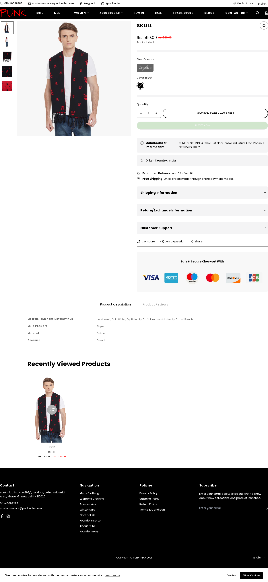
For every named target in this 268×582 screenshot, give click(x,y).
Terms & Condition (152, 509)
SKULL (52, 452)
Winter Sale (87, 509)
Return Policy (148, 504)
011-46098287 (9, 503)
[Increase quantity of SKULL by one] (156, 113)
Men (57, 13)
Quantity (143, 104)
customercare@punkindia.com (21, 508)
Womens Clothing (92, 499)
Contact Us (235, 13)
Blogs (209, 13)
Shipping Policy (149, 499)
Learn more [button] (112, 575)
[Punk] (13, 13)
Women (80, 13)
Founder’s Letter (91, 520)
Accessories (110, 13)
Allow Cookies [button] (251, 575)
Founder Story (89, 531)
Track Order (183, 13)
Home (39, 13)
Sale (158, 13)
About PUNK (88, 526)
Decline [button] (231, 575)
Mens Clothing (89, 493)
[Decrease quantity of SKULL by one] (141, 113)
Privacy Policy (148, 493)
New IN (138, 13)
